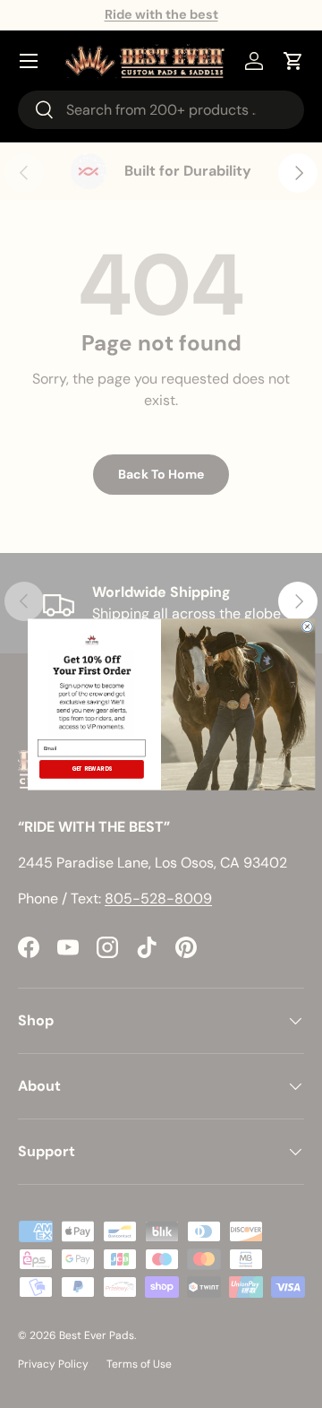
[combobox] (161, 110)
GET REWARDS (92, 768)
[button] (293, 61)
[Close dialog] (307, 626)
